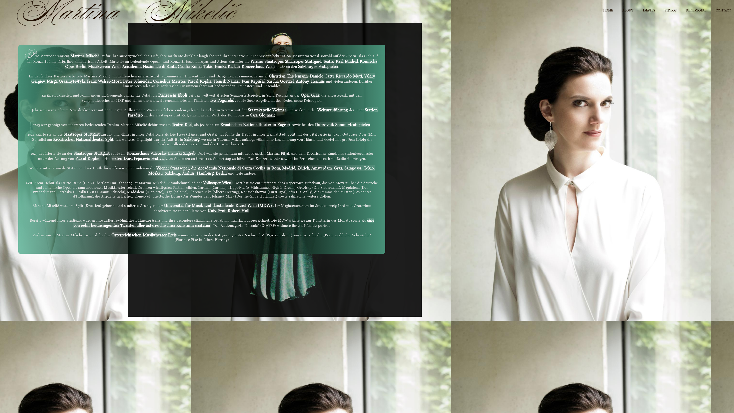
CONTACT (723, 10)
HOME (608, 10)
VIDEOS (670, 10)
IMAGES (649, 10)
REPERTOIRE (696, 10)
